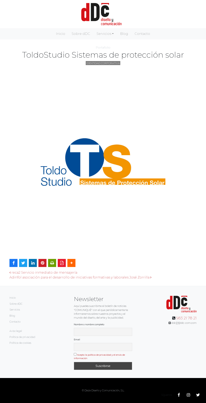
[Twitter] (198, 395)
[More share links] (71, 263)
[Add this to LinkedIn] (33, 263)
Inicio (60, 34)
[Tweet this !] (23, 263)
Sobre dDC (81, 34)
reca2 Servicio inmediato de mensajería (44, 272)
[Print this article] (52, 263)
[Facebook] (179, 395)
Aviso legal (15, 330)
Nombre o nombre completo (89, 324)
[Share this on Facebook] (13, 263)
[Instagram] (188, 395)
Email (77, 339)
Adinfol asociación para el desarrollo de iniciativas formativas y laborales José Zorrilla (79, 277)
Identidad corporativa (103, 63)
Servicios (104, 34)
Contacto (142, 34)
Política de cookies (20, 342)
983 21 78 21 (186, 318)
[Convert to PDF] (62, 263)
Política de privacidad (22, 337)
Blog (124, 34)
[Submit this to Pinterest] (42, 263)
